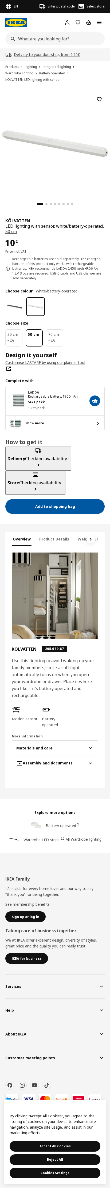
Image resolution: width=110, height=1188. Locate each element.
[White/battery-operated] (35, 306)
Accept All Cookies (55, 1146)
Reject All (55, 1159)
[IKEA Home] (16, 22)
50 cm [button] (11, 231)
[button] (25, 713)
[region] (55, 143)
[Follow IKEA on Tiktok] (46, 1085)
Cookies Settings (55, 1173)
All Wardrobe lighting (83, 839)
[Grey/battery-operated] (14, 306)
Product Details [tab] (54, 539)
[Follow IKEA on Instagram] (22, 1085)
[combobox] (53, 38)
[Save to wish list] (99, 99)
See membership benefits (27, 904)
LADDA (33, 392)
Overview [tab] (22, 539)
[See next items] (91, 539)
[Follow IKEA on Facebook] (9, 1085)
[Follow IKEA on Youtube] (34, 1085)
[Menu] (99, 22)
